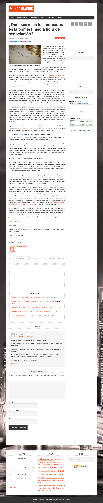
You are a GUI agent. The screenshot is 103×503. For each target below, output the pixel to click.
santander (45, 488)
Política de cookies (71, 501)
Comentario (12, 381)
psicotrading (56, 485)
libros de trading (54, 478)
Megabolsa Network (50, 499)
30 (10, 481)
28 (29, 478)
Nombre (11, 402)
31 (14, 481)
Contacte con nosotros (48, 501)
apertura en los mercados (25, 258)
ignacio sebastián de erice (27, 260)
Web (10, 418)
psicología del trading (48, 485)
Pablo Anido (41, 485)
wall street (62, 488)
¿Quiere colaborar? (37, 501)
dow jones (40, 467)
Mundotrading (21, 9)
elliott (46, 467)
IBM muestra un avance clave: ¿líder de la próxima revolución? (30, 298)
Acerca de (11, 242)
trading (56, 487)
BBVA (63, 459)
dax (52, 464)
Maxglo (53, 480)
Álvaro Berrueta (46, 491)
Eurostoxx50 (53, 467)
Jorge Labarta (49, 474)
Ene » (14, 487)
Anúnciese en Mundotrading (60, 501)
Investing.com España (87, 130)
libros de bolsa (48, 478)
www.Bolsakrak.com (56, 75)
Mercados (28, 256)
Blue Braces (40, 462)
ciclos (55, 462)
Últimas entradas (20, 242)
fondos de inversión (46, 471)
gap (62, 258)
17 (14, 474)
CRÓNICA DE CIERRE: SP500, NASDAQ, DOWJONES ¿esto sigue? (32, 307)
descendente (57, 464)
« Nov (10, 487)
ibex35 (61, 470)
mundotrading (46, 483)
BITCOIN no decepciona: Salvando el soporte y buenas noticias (30, 311)
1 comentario (60, 38)
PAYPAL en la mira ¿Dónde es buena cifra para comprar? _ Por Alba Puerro (34, 301)
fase (58, 467)
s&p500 (40, 488)
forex (51, 471)
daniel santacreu (45, 258)
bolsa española (50, 462)
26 (22, 478)
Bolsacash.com (24, 128)
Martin (18, 334)
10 (14, 471)
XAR (39, 491)
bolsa (45, 462)
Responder (14, 363)
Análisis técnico (20, 256)
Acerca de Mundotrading (26, 501)
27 (25, 478)
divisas (63, 464)
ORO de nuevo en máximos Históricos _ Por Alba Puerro (28, 315)
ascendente (58, 459)
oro (63, 482)
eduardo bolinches (55, 258)
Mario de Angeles (46, 480)
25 (18, 478)
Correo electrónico (14, 410)
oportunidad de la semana (56, 482)
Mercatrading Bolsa (49, 107)
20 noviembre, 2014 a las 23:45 (25, 336)
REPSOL (62, 485)
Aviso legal (79, 501)
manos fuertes (39, 260)
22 (33, 474)
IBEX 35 (40, 474)
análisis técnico (46, 459)
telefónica (50, 488)
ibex (56, 470)
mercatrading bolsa (49, 260)
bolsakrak (37, 258)
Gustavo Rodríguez (14, 221)
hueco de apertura (14, 260)
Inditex (44, 474)
